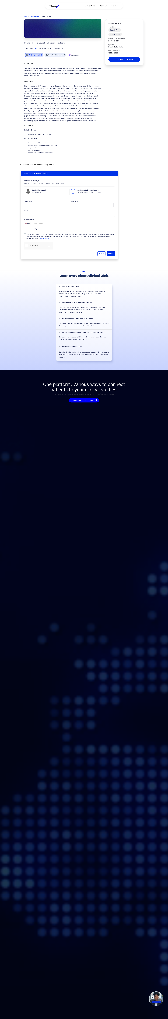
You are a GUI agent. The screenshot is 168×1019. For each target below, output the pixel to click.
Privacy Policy (44, 238)
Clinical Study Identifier (116, 39)
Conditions (112, 27)
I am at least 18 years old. (34, 229)
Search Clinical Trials (31, 16)
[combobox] (27, 223)
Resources (114, 6)
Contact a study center (124, 59)
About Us (103, 6)
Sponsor (111, 45)
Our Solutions (90, 6)
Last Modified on (114, 51)
